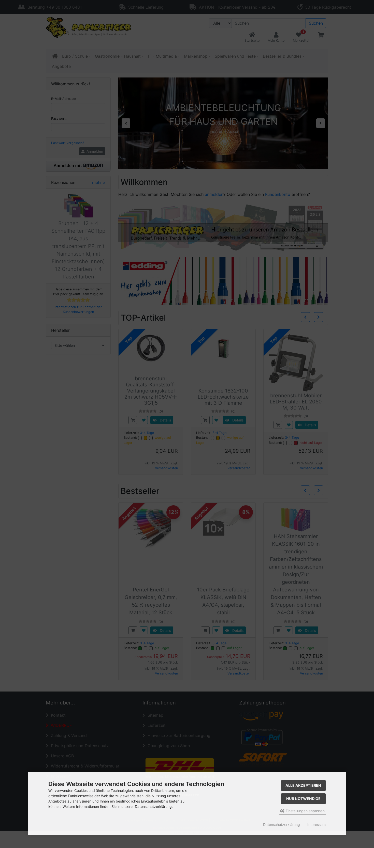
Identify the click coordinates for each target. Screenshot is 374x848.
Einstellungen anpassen (305, 811)
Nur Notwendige (303, 798)
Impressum (316, 824)
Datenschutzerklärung (281, 824)
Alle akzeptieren (303, 785)
